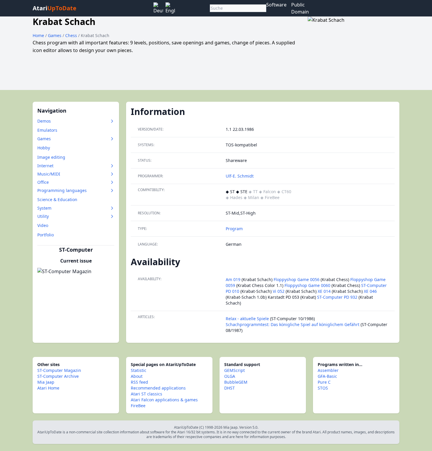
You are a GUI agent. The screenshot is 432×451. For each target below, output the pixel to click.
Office (43, 182)
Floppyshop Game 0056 (296, 279)
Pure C (324, 382)
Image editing (51, 157)
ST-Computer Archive (58, 376)
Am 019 (233, 279)
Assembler (328, 370)
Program (234, 228)
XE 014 (324, 291)
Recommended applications (158, 388)
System (44, 208)
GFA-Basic (327, 376)
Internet (45, 165)
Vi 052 (278, 291)
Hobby (43, 148)
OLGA (229, 376)
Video (42, 225)
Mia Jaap (45, 382)
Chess (71, 35)
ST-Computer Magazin (59, 370)
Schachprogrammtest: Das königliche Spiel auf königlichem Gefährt (292, 324)
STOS (323, 388)
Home (38, 35)
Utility (43, 216)
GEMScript (234, 370)
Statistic (138, 370)
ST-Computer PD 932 (337, 297)
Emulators (47, 130)
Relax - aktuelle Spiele (247, 318)
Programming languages (62, 190)
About (137, 376)
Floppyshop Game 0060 (307, 285)
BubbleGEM (235, 382)
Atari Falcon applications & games (164, 399)
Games (55, 35)
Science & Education (57, 199)
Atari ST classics (146, 394)
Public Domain (300, 8)
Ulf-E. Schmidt (240, 176)
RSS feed (139, 382)
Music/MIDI (48, 174)
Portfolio (45, 235)
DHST (229, 388)
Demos (44, 121)
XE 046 (370, 291)
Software (276, 4)
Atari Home (48, 388)
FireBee (138, 405)
